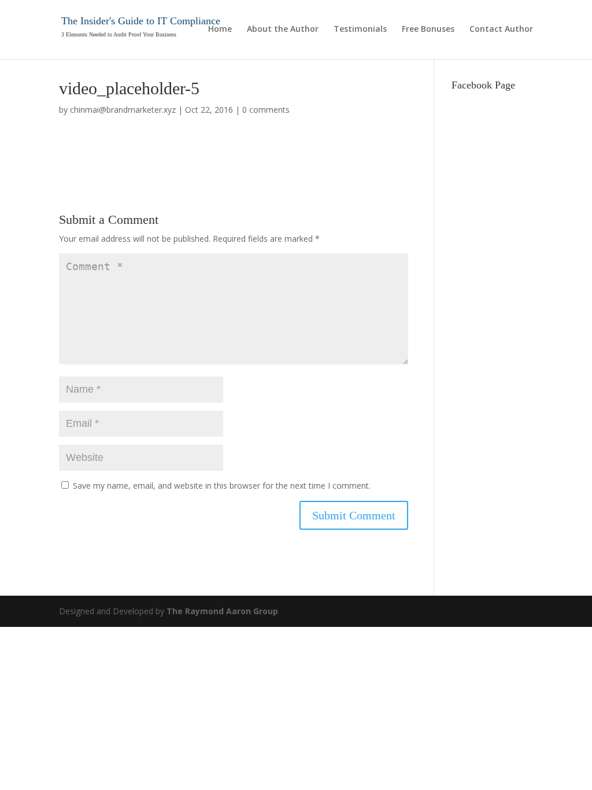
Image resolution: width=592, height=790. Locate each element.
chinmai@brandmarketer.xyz (123, 109)
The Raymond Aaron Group (222, 611)
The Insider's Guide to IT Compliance (140, 21)
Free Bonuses (428, 29)
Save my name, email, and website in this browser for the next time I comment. (222, 485)
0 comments (266, 109)
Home (220, 29)
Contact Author (501, 29)
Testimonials (360, 29)
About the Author (283, 29)
